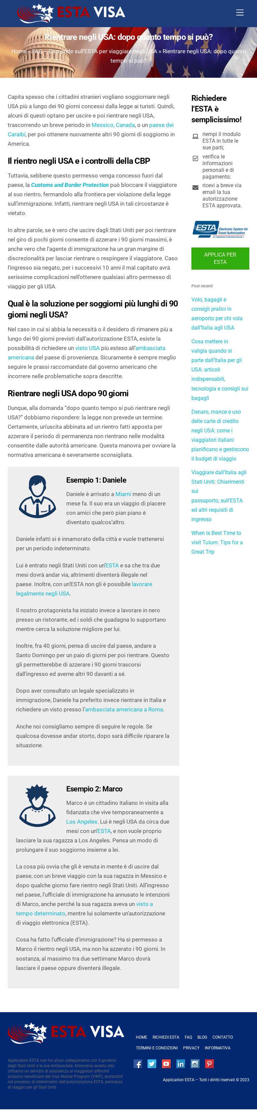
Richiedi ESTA (166, 1037)
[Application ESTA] (71, 20)
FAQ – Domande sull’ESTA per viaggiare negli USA (94, 51)
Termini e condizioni (157, 1048)
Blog (202, 1037)
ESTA (112, 565)
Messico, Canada (113, 125)
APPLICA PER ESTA (220, 258)
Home (19, 51)
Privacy (191, 1048)
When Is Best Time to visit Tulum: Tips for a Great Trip (217, 542)
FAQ (188, 1037)
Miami (123, 494)
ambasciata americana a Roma (124, 709)
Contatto (222, 1037)
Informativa (218, 1048)
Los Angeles (81, 821)
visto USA (87, 348)
